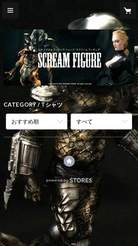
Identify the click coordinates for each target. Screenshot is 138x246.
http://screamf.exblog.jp (69, 161)
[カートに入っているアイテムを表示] (128, 10)
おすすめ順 (25, 121)
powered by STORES (69, 182)
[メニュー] (10, 10)
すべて (84, 121)
